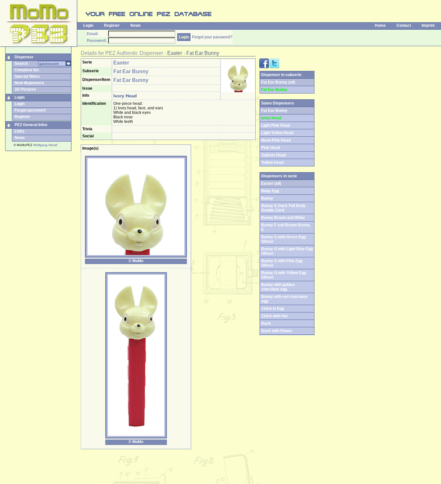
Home (380, 25)
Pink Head (270, 147)
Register (112, 25)
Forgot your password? (212, 37)
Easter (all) (271, 183)
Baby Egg (270, 191)
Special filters (27, 76)
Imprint (428, 25)
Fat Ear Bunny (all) (278, 82)
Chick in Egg (272, 308)
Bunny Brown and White (283, 217)
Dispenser (24, 57)
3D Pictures (25, 89)
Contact (403, 25)
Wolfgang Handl (45, 145)
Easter (174, 53)
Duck (266, 323)
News (135, 25)
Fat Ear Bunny (202, 53)
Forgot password (30, 110)
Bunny (267, 198)
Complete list (27, 70)
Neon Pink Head (276, 140)
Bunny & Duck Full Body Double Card (283, 207)
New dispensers (29, 83)
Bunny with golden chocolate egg (278, 286)
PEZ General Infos (31, 125)
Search (21, 63)
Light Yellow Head (277, 133)
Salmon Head (273, 155)
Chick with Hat (274, 316)
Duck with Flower (276, 331)
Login (88, 25)
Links (20, 131)
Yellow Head (272, 162)
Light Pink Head (275, 125)
